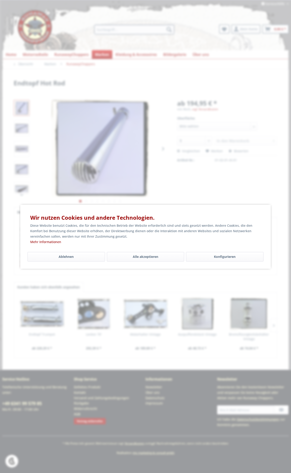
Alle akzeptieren (145, 256)
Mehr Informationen (45, 242)
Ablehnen (66, 256)
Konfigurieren (225, 256)
